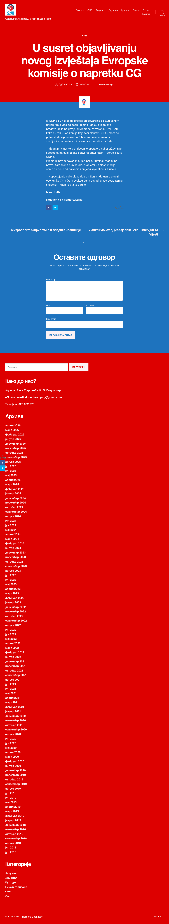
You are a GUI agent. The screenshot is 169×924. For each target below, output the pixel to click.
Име (49, 305)
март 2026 (12, 430)
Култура (125, 10)
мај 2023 (11, 584)
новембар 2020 (15, 720)
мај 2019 (11, 802)
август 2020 (13, 734)
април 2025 (12, 480)
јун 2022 (10, 634)
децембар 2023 (15, 552)
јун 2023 (10, 580)
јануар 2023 (13, 602)
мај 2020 (11, 747)
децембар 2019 (15, 770)
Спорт (136, 10)
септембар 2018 (16, 838)
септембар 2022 (16, 620)
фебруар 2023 (14, 598)
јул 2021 (10, 684)
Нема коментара (106, 84)
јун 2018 (10, 852)
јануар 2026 (13, 439)
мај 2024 (11, 530)
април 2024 (12, 534)
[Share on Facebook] (48, 207)
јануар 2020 (13, 766)
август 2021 (13, 679)
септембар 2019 (16, 784)
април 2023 (12, 589)
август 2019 (13, 788)
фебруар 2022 (14, 652)
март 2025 (12, 484)
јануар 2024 (13, 548)
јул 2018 (10, 847)
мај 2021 (11, 693)
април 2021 (12, 698)
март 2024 (12, 539)
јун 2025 (10, 471)
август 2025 (13, 462)
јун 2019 (10, 797)
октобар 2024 (14, 507)
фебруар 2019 (14, 816)
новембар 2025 (15, 448)
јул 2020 (10, 738)
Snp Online (67, 84)
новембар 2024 (15, 502)
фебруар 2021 (14, 707)
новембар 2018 (15, 829)
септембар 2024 (16, 511)
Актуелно (100, 10)
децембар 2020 (15, 716)
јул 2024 (10, 520)
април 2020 (12, 752)
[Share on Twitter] (55, 207)
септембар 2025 (16, 457)
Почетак (80, 10)
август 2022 (13, 625)
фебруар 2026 (14, 434)
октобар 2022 (14, 616)
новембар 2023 (15, 557)
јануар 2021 (13, 711)
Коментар (51, 279)
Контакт (146, 13)
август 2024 (13, 516)
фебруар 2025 (14, 489)
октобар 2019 (14, 779)
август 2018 (13, 843)
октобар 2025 (14, 452)
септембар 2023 (16, 566)
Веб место (51, 318)
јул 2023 (10, 575)
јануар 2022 (13, 657)
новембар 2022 (15, 611)
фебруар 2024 (14, 543)
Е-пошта (90, 305)
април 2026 (12, 425)
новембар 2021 (15, 666)
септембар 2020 (16, 729)
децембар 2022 (15, 607)
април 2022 (12, 643)
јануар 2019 (13, 820)
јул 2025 (10, 466)
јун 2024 (10, 525)
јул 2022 (10, 629)
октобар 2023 (14, 561)
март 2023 (12, 593)
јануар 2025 (13, 493)
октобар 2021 (14, 670)
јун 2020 (10, 743)
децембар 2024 (15, 498)
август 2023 (13, 570)
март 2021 (12, 702)
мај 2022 (11, 638)
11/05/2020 (85, 84)
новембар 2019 (15, 775)
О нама (146, 10)
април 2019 (12, 806)
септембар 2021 (16, 675)
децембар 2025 (15, 443)
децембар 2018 (15, 825)
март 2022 (12, 648)
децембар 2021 (15, 661)
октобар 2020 (14, 725)
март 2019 (12, 811)
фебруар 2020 (14, 761)
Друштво (113, 10)
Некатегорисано (16, 887)
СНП (89, 10)
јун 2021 (10, 688)
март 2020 (12, 756)
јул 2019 (10, 793)
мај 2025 (11, 475)
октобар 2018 (14, 834)
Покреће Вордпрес (32, 916)
